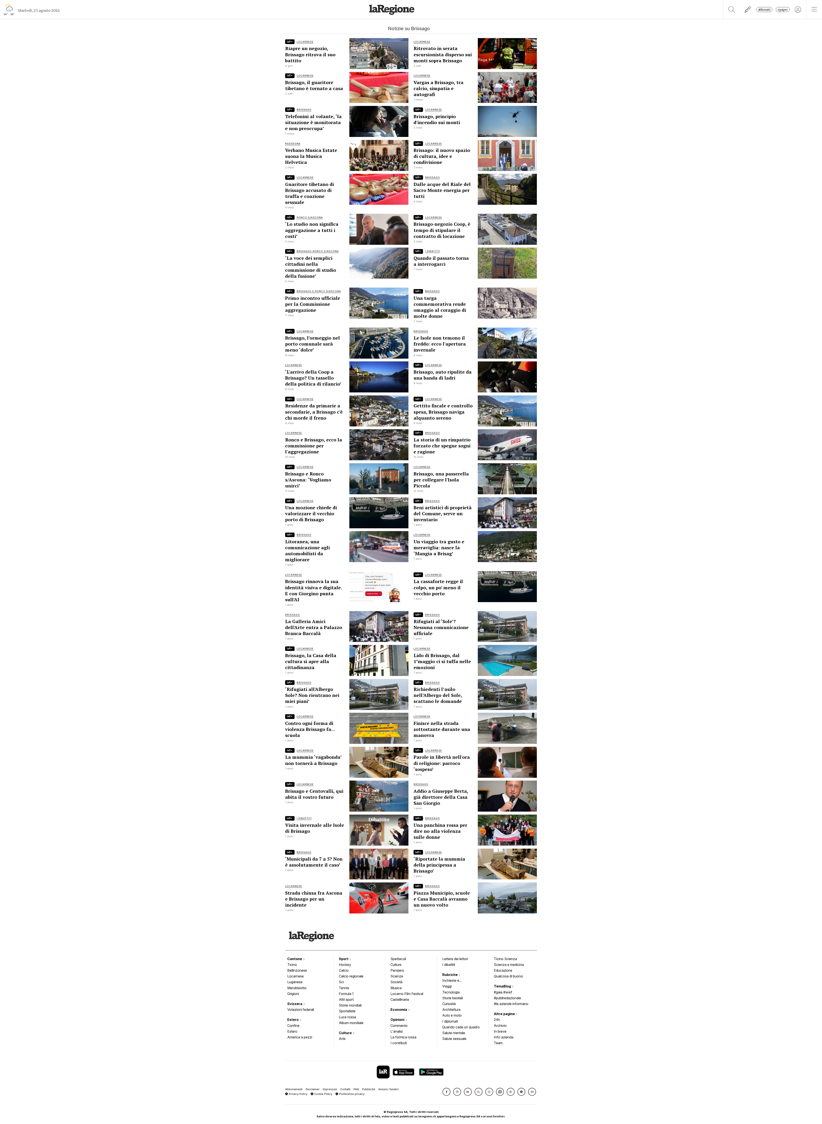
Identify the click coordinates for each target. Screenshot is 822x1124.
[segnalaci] (748, 9)
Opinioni (397, 1019)
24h (497, 1019)
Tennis (344, 988)
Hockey (345, 964)
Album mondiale (351, 1023)
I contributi (398, 1043)
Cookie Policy (322, 1094)
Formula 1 (346, 994)
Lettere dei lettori (455, 959)
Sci (341, 982)
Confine (293, 1025)
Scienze (396, 976)
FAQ (356, 1089)
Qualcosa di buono (508, 976)
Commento (399, 1025)
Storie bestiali (452, 998)
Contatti (345, 1089)
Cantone (295, 959)
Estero (293, 1019)
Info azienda (503, 1037)
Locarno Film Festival (406, 994)
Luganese (294, 982)
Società (396, 982)
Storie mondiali (350, 1005)
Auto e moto (452, 1015)
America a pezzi (299, 1037)
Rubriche (450, 975)
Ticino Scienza (505, 959)
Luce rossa (347, 1017)
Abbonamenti (293, 1089)
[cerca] (731, 9)
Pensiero (397, 970)
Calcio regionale (351, 976)
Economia (399, 1009)
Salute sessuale (454, 1038)
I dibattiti (448, 964)
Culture (346, 1033)
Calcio (343, 970)
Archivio (500, 1025)
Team (498, 1043)
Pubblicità (368, 1089)
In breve (500, 1031)
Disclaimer (313, 1089)
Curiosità (449, 1004)
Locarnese (295, 976)
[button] (446, 1092)
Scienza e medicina (509, 964)
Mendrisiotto (297, 988)
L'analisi (396, 1031)
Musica (396, 988)
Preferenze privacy (351, 1094)
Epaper (783, 9)
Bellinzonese (297, 970)
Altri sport (346, 999)
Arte (342, 1038)
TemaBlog (503, 986)
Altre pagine (505, 1014)
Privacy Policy (297, 1094)
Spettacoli (398, 959)
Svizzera (295, 1004)
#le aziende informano (511, 1004)
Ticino (292, 964)
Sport (344, 959)
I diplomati (450, 1021)
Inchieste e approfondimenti (455, 980)
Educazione (503, 970)
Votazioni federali (300, 1009)
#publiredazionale (507, 998)
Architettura (451, 1009)
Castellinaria (399, 999)
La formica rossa (403, 1037)
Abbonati (764, 9)
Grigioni (293, 994)
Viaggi (447, 986)
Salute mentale (453, 1033)
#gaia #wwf (503, 992)
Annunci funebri (388, 1089)
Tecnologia (451, 992)
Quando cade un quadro (461, 1027)
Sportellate (347, 1011)
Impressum (330, 1089)
